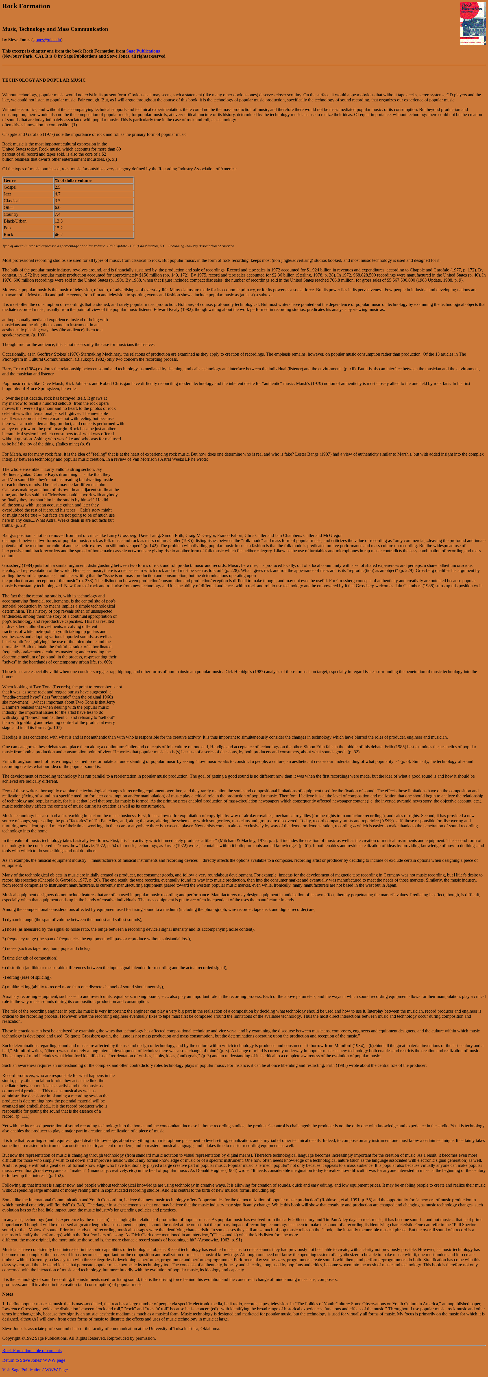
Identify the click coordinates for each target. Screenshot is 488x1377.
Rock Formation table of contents (32, 1350)
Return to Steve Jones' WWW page (33, 1360)
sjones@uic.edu (47, 39)
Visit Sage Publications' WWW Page (35, 1369)
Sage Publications (143, 51)
